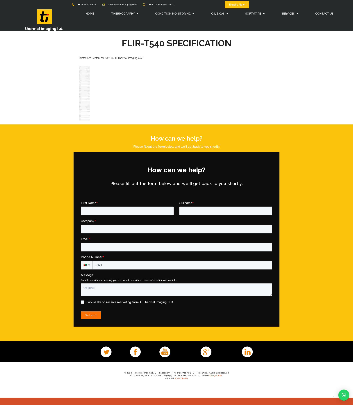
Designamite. (216, 375)
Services (288, 13)
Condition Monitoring (173, 13)
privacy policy (181, 378)
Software (253, 13)
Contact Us (324, 13)
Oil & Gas (218, 13)
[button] (343, 395)
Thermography (123, 13)
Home (90, 13)
